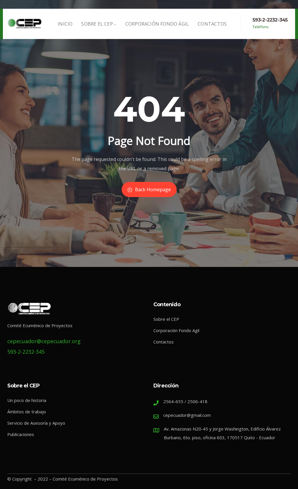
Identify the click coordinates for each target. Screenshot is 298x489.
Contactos (212, 24)
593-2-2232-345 (270, 20)
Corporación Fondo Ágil (157, 24)
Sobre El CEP (97, 24)
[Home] (24, 23)
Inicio (65, 24)
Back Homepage (153, 189)
